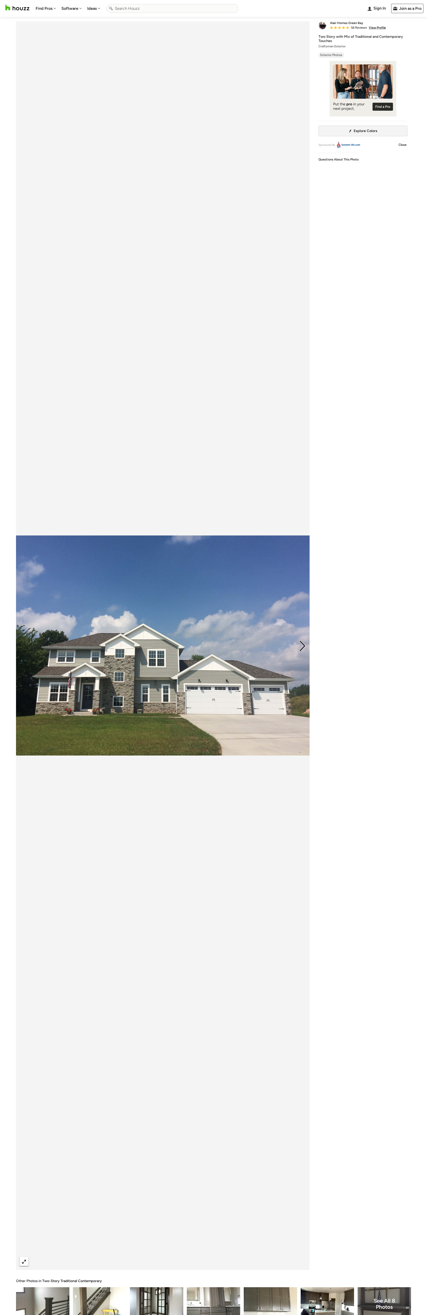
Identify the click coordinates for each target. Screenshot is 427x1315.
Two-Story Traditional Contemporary (72, 1281)
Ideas (92, 8)
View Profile (377, 28)
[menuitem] (46, 8)
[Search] (111, 8)
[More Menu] (301, 1261)
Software (69, 8)
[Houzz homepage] (17, 8)
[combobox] (172, 8)
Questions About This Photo (338, 159)
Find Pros (44, 8)
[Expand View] (24, 1261)
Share (154, 1261)
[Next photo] (302, 645)
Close (403, 145)
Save (177, 1261)
